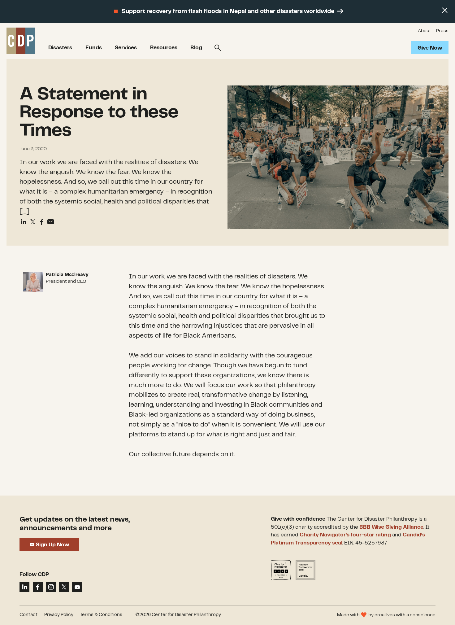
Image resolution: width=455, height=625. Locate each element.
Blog (196, 47)
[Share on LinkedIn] (24, 587)
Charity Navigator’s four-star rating (345, 534)
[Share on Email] (50, 222)
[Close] (444, 10)
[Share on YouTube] (77, 587)
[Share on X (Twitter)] (33, 222)
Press (442, 31)
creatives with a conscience (405, 615)
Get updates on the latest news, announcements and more (75, 524)
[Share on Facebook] (42, 222)
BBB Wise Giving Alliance (391, 527)
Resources (163, 47)
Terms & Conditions (101, 615)
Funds (93, 47)
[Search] (217, 48)
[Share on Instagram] (51, 587)
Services (126, 47)
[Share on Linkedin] (23, 222)
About (424, 31)
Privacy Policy (58, 615)
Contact (28, 615)
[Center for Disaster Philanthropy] (20, 41)
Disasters (60, 47)
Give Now (430, 48)
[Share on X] (64, 587)
